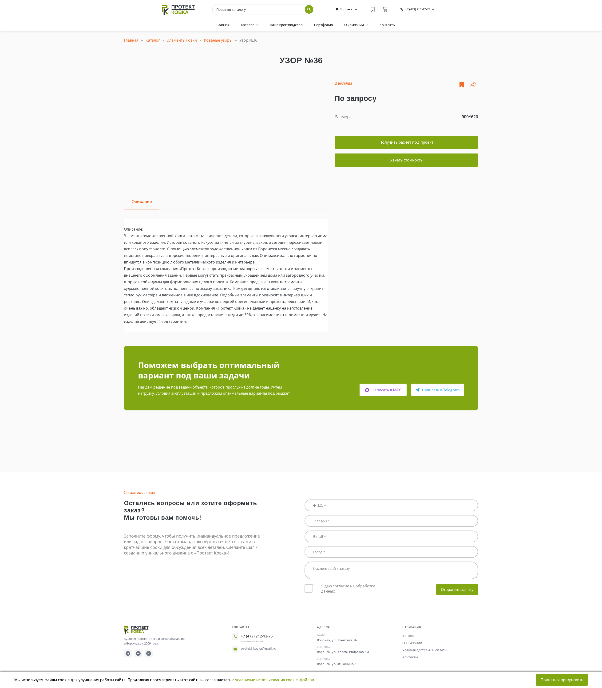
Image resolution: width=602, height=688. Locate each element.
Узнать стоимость (406, 160)
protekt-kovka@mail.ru (258, 648)
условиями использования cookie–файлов (274, 679)
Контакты (410, 657)
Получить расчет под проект (406, 142)
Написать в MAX (386, 390)
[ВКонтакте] (138, 653)
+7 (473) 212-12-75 (257, 636)
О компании (412, 643)
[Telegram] (128, 653)
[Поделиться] (473, 84)
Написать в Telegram (441, 390)
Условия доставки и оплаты (424, 650)
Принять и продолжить (562, 679)
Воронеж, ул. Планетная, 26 (337, 640)
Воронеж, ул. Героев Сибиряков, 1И (343, 652)
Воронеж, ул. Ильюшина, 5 (336, 664)
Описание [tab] (141, 201)
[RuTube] (149, 653)
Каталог (408, 635)
